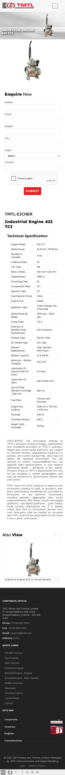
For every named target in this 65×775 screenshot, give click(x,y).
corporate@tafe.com (21, 633)
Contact (9, 703)
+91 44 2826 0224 (17, 628)
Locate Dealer (12, 698)
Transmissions (13, 740)
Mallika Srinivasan (14, 683)
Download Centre (14, 693)
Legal (22, 766)
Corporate (11, 719)
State (8, 150)
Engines (9, 733)
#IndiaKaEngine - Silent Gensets (22, 678)
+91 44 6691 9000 (20, 623)
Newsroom (10, 688)
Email (8, 114)
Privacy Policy (37, 766)
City (8, 138)
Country (10, 162)
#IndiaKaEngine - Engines (18, 673)
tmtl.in (16, 638)
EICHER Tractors (14, 653)
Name (9, 102)
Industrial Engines (14, 668)
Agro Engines (11, 658)
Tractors (9, 726)
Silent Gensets (12, 663)
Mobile (9, 126)
